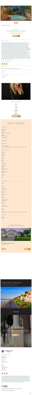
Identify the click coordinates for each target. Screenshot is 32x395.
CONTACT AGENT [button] (16, 116)
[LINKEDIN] (7, 373)
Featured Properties (5, 367)
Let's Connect (4, 370)
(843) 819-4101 (4, 356)
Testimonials (3, 368)
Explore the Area (16, 311)
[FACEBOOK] (2, 373)
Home (2, 364)
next (17, 23)
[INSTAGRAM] (4, 373)
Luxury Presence (19, 388)
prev (15, 23)
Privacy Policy (11, 390)
